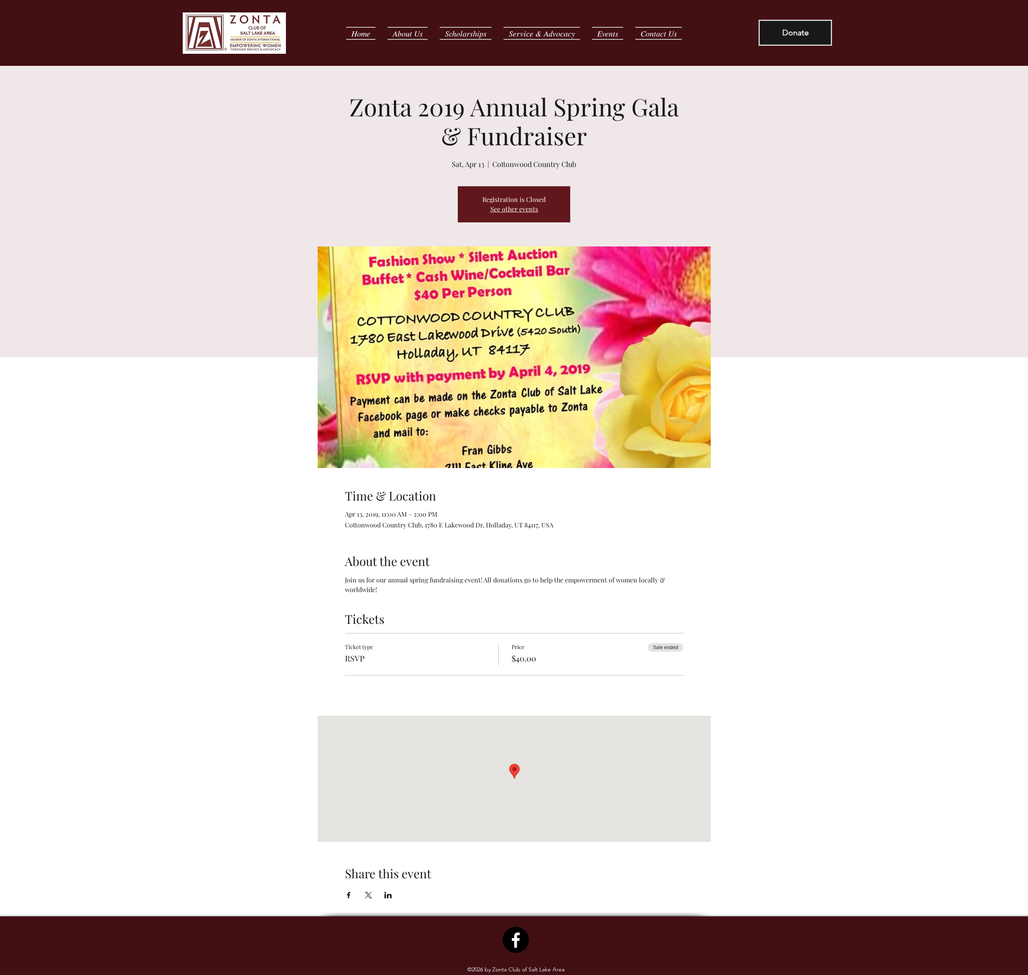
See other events (514, 209)
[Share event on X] (368, 895)
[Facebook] (516, 940)
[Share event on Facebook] (349, 895)
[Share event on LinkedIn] (388, 895)
